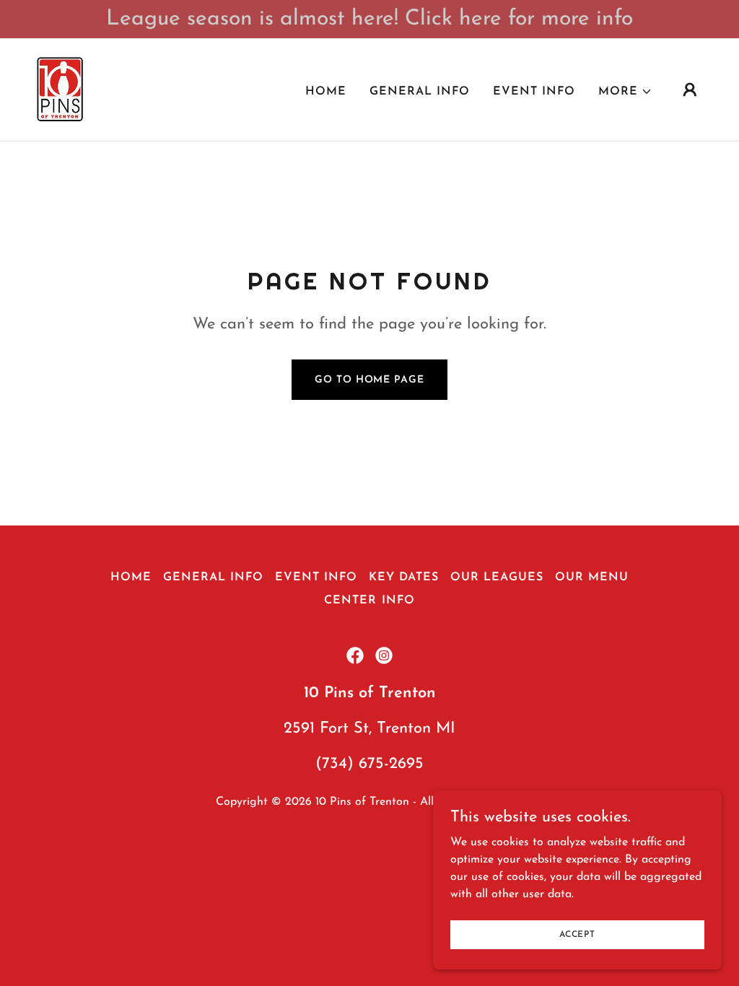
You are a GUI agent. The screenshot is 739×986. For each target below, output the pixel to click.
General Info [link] (420, 91)
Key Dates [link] (404, 577)
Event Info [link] (534, 91)
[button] (625, 91)
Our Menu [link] (592, 577)
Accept (577, 934)
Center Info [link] (369, 600)
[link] (60, 89)
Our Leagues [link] (496, 577)
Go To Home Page (369, 380)
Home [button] (131, 577)
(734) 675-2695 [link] (369, 764)
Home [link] (325, 91)
